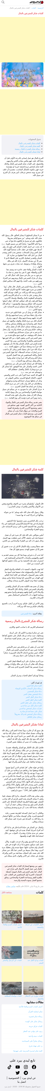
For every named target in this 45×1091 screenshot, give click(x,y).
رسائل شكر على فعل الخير (31, 703)
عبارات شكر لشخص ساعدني (30, 708)
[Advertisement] (22, 39)
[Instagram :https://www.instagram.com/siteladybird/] (25, 1069)
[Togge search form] (3, 2)
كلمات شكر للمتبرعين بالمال (29, 143)
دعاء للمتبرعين (26, 613)
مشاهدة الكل (7, 892)
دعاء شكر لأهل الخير (34, 697)
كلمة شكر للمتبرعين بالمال (29, 146)
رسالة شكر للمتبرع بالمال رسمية (27, 149)
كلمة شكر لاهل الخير (34, 700)
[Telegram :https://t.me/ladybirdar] (25, 1075)
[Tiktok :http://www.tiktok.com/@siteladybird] (9, 1069)
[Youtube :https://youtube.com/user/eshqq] (17, 1069)
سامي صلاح (10, 886)
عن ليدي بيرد (29, 1077)
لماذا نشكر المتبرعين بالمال (29, 152)
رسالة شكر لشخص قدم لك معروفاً (28, 714)
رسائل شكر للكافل (34, 717)
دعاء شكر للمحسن (34, 691)
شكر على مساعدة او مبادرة (31, 711)
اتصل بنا (21, 1081)
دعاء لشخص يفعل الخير (32, 694)
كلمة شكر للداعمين (34, 685)
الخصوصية (13, 1077)
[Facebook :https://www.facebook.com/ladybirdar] (34, 1069)
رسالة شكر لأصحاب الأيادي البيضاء (28, 688)
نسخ (3, 244)
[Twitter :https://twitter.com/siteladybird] (17, 1075)
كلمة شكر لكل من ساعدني (31, 705)
